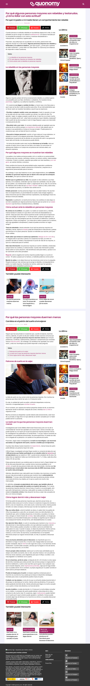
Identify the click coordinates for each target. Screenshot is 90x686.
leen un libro (47, 409)
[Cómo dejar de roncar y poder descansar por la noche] (46, 286)
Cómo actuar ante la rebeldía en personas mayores (25, 61)
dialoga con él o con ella (46, 237)
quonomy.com (18, 685)
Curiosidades (74, 65)
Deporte (72, 50)
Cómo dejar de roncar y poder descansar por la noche (46, 301)
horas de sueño (15, 341)
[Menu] (7, 4)
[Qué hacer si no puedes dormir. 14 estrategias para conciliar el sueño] (14, 619)
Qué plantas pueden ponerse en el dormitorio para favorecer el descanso (46, 637)
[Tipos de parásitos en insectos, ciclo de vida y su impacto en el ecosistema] (63, 38)
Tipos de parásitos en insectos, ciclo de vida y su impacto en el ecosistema (70, 42)
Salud (10, 296)
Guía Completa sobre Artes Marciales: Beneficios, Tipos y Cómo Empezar (70, 56)
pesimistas (9, 102)
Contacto (47, 657)
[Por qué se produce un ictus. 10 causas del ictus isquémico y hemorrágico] (30, 286)
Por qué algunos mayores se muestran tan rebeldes (25, 59)
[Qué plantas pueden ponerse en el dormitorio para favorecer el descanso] (46, 619)
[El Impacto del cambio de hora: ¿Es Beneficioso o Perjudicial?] (63, 77)
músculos (52, 523)
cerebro (8, 466)
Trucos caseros (44, 630)
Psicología (27, 23)
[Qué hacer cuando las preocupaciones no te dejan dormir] (30, 619)
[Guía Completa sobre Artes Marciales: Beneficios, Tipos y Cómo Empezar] (63, 53)
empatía (25, 229)
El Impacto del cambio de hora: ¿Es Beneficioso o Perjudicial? (74, 79)
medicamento (41, 593)
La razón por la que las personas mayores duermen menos (27, 353)
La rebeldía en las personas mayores (20, 57)
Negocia (8, 255)
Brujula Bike (48, 663)
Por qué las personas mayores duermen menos (13, 301)
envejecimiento (35, 446)
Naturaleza (73, 36)
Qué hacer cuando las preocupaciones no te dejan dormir (30, 634)
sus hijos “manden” (32, 185)
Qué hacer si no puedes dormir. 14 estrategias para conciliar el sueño (12, 635)
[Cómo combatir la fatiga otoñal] (63, 67)
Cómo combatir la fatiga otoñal (75, 68)
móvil (24, 544)
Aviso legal (48, 656)
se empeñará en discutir (32, 127)
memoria (50, 453)
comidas (30, 516)
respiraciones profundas (31, 566)
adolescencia (35, 34)
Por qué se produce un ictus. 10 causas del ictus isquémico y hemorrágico (30, 302)
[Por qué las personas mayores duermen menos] (14, 286)
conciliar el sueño (29, 404)
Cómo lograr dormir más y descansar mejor (22, 355)
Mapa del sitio (49, 654)
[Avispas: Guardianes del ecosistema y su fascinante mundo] (63, 90)
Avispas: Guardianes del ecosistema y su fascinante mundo (70, 93)
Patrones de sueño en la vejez (18, 351)
